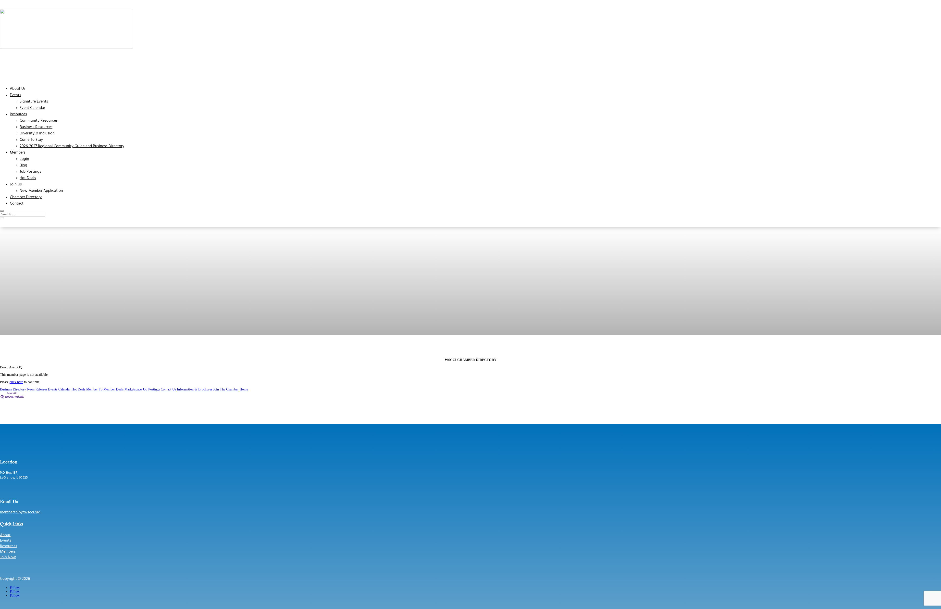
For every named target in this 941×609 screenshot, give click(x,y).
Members (17, 152)
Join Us (16, 184)
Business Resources (36, 127)
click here (16, 382)
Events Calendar (59, 389)
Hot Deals (28, 178)
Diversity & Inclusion (37, 133)
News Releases (37, 389)
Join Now (8, 557)
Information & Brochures (194, 389)
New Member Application (41, 191)
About (5, 535)
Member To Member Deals (105, 389)
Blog (23, 165)
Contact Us (168, 389)
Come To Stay (31, 140)
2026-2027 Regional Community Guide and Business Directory (72, 146)
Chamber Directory (26, 197)
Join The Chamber (226, 389)
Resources (18, 114)
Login (24, 159)
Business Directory (13, 389)
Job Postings (30, 171)
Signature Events (34, 101)
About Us (17, 89)
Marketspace (133, 389)
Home (244, 389)
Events (15, 95)
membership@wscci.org (20, 512)
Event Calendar (32, 108)
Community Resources (39, 120)
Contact (17, 203)
